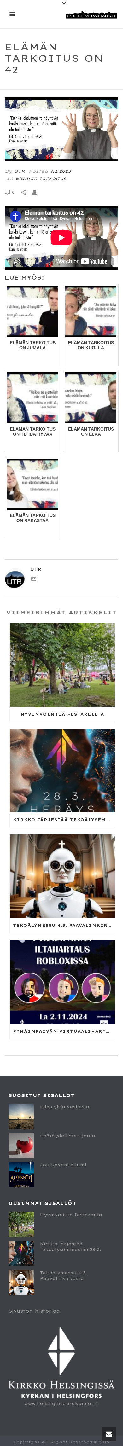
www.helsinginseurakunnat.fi (61, 1403)
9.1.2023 (60, 171)
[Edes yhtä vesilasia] (21, 1116)
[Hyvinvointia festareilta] (62, 664)
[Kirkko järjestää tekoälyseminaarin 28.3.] (62, 770)
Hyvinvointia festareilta (62, 714)
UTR (19, 171)
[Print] (38, 192)
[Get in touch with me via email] (33, 580)
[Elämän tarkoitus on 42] (61, 129)
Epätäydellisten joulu (67, 1135)
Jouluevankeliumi (63, 1164)
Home (27, 85)
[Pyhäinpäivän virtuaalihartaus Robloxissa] (62, 982)
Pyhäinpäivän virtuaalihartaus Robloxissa (64, 1031)
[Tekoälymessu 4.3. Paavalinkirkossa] (62, 876)
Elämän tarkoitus (40, 178)
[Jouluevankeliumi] (21, 1174)
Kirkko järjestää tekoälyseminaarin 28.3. (64, 819)
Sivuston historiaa (34, 1311)
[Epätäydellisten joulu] (21, 1145)
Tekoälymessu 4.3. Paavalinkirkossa (64, 925)
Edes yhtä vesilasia (64, 1106)
